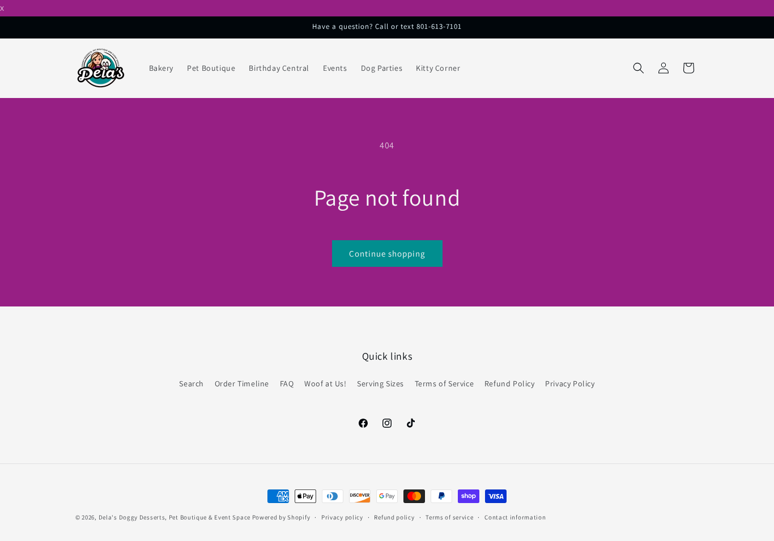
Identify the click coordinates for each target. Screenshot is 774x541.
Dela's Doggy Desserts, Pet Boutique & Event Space (174, 517)
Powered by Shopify (281, 517)
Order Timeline (242, 383)
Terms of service (449, 517)
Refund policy (394, 517)
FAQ (287, 383)
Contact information (515, 517)
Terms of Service (444, 383)
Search (191, 383)
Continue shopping (387, 253)
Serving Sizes (380, 383)
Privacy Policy (569, 383)
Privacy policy (342, 517)
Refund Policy (509, 383)
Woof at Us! (325, 383)
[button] (638, 68)
